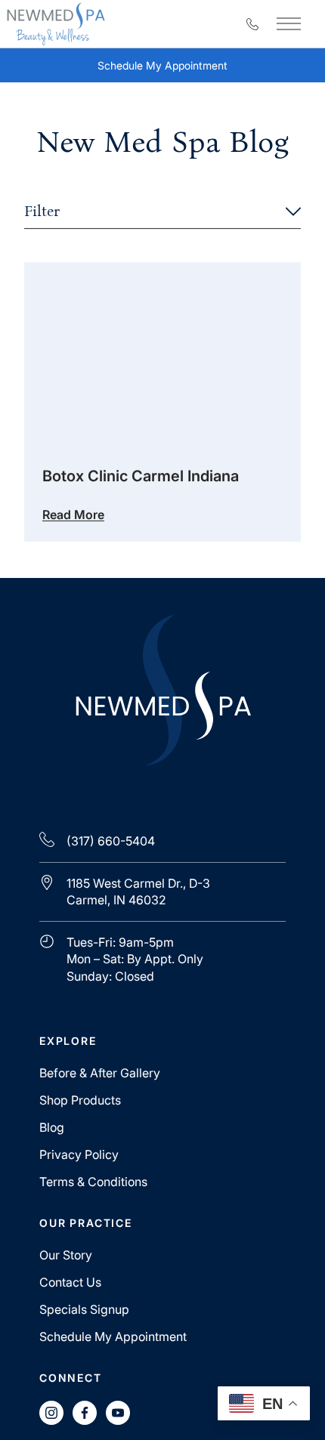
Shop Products (80, 1100)
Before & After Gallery (99, 1072)
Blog (51, 1127)
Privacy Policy (79, 1154)
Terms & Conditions (93, 1181)
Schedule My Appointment (175, 69)
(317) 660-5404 (111, 840)
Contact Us (70, 1282)
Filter (42, 211)
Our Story (65, 1254)
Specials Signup (84, 1309)
